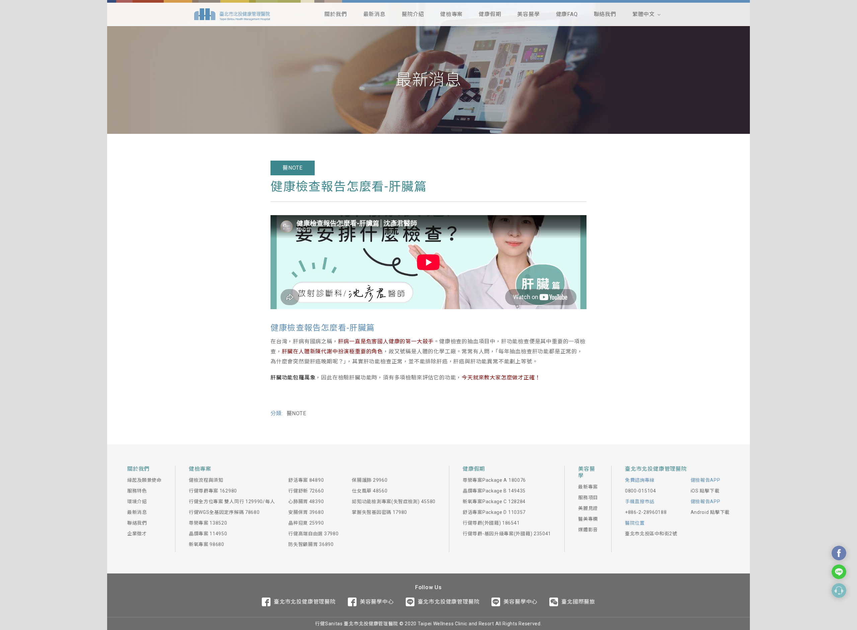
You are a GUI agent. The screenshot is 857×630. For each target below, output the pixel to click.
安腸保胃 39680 (306, 512)
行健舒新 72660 (306, 490)
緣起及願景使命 (144, 480)
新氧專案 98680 (206, 544)
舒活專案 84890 (306, 480)
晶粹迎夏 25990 (306, 523)
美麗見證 (588, 508)
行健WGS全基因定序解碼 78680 (224, 512)
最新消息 (374, 14)
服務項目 (588, 497)
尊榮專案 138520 (208, 523)
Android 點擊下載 (710, 512)
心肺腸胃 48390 (306, 501)
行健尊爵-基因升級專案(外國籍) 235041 (507, 533)
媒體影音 (588, 529)
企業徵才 (137, 533)
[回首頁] (232, 14)
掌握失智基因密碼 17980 (379, 512)
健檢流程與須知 (206, 480)
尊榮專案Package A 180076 (494, 480)
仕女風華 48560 (369, 490)
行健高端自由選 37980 (313, 533)
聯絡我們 (605, 14)
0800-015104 (640, 490)
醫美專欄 (588, 519)
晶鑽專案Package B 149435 (494, 490)
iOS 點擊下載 (705, 490)
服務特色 (137, 490)
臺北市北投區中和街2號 (651, 533)
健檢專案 (451, 14)
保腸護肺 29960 (369, 480)
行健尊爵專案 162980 (213, 490)
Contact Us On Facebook (839, 553)
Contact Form (839, 590)
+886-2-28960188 (646, 512)
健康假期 (490, 14)
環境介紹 (137, 501)
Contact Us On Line (839, 571)
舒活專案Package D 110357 (494, 512)
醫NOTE (293, 168)
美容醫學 (528, 14)
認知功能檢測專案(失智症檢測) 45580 (394, 501)
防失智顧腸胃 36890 (310, 544)
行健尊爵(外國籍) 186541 (491, 523)
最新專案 (588, 486)
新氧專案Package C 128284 (494, 501)
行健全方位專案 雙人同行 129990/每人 (232, 501)
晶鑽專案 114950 (208, 533)
